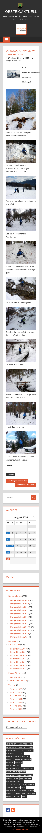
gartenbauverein (12, 756)
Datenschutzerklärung (22, 830)
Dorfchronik (15, 677)
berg (30, 744)
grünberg (10, 763)
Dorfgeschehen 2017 (19, 627)
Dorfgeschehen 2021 (19, 637)
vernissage (10, 794)
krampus (16, 772)
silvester (9, 787)
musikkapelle (27, 775)
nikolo (16, 778)
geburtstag (24, 756)
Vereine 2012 (16, 702)
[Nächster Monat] (34, 517)
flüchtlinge (10, 753)
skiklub (17, 787)
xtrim (24, 797)
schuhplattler (11, 784)
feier (21, 750)
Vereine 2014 (16, 709)
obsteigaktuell (25, 778)
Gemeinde (13, 641)
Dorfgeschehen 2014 (19, 620)
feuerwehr (29, 750)
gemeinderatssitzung (23, 759)
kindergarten (28, 769)
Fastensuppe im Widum (25, 485)
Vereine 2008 (16, 689)
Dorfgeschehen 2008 (19, 600)
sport (23, 787)
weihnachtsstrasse (13, 797)
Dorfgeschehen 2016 (19, 623)
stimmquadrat (11, 791)
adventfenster (11, 744)
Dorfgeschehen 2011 (19, 610)
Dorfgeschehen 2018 (19, 630)
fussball (20, 753)
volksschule (20, 794)
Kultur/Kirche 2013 (18, 665)
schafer (20, 781)
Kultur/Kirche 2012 (18, 662)
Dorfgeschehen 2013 (19, 617)
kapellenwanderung (14, 769)
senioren (30, 784)
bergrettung (11, 747)
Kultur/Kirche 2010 (18, 655)
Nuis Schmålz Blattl (18, 680)
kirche (8, 772)
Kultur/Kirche (14, 644)
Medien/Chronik (15, 673)
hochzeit (18, 763)
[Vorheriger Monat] (8, 517)
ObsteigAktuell (21, 12)
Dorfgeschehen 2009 (19, 603)
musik (19, 775)
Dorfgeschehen (15, 596)
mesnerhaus (10, 775)
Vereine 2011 (16, 699)
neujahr (9, 778)
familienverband (12, 750)
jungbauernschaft (13, 766)
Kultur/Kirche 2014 (18, 668)
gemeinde (9, 759)
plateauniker (11, 781)
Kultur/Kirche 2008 (18, 648)
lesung (23, 772)
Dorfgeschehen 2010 (19, 607)
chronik (29, 747)
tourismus (10, 475)
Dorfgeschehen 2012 (13, 61)
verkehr (31, 791)
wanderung (31, 794)
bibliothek (21, 747)
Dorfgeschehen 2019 (19, 633)
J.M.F (27, 58)
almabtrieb (23, 744)
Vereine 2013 (16, 705)
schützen (22, 784)
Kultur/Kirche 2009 (18, 652)
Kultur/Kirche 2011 (18, 658)
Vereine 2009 (16, 692)
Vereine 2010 (16, 695)
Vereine (11, 685)
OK (13, 830)
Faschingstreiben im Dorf (17, 481)
